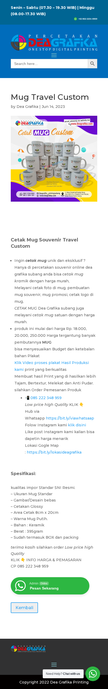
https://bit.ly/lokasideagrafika (54, 452)
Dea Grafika (27, 106)
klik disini (77, 425)
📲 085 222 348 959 (43, 397)
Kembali (24, 607)
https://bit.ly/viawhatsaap (70, 418)
